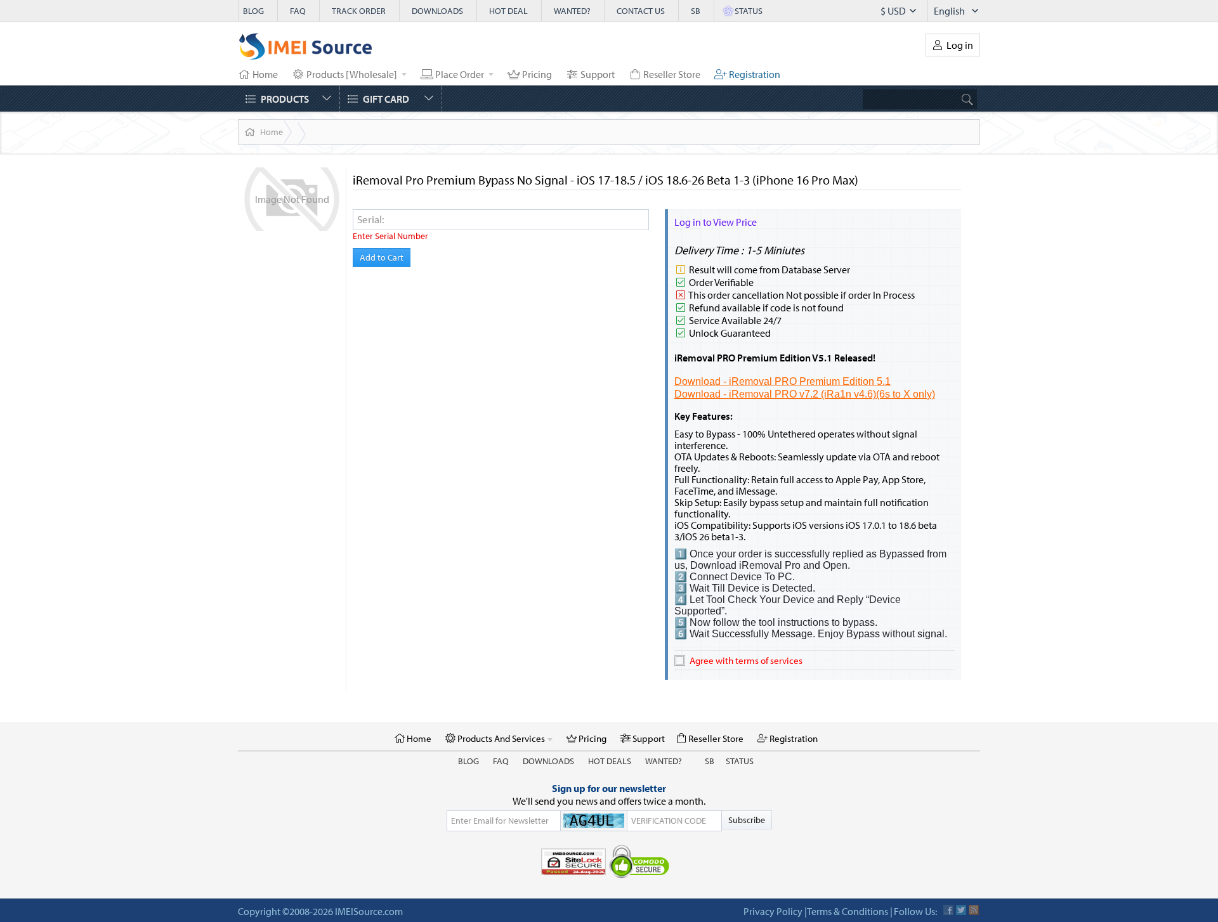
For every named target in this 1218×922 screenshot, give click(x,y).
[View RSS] (974, 910)
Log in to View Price (715, 222)
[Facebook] (948, 910)
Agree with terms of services (746, 660)
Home (271, 132)
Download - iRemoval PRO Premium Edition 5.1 (782, 381)
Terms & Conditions (847, 911)
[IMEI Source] (306, 49)
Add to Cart (381, 257)
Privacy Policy (772, 911)
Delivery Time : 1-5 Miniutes (739, 250)
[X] (961, 910)
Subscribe (746, 820)
